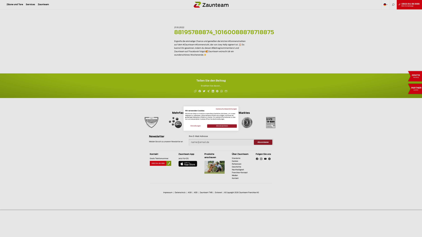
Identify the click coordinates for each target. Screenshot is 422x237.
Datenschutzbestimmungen (226, 109)
